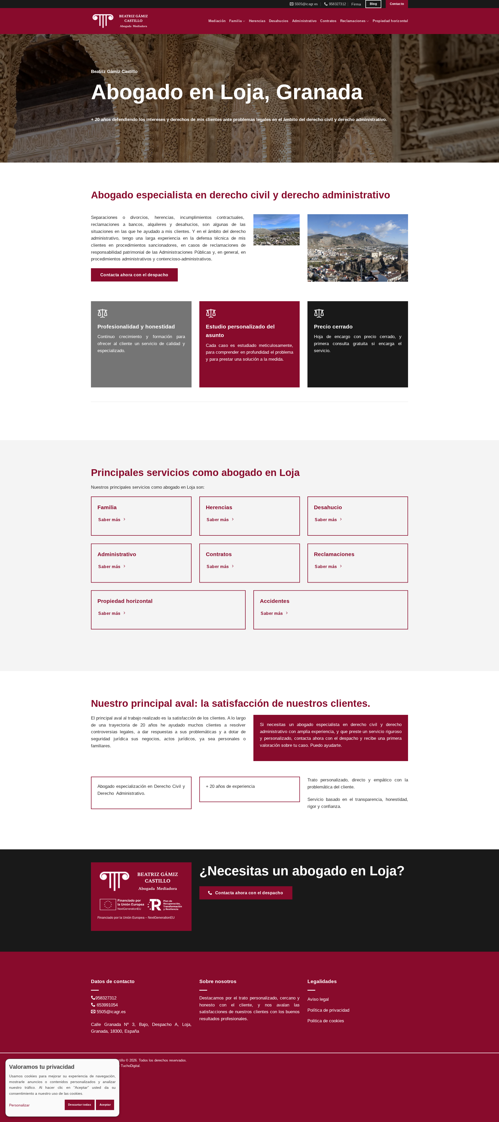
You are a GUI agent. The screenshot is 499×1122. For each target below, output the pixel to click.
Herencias (257, 21)
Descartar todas (79, 1104)
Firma (356, 4)
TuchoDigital (130, 1066)
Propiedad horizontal (390, 21)
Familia (235, 21)
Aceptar (105, 1104)
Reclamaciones (352, 21)
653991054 (107, 1005)
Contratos (328, 21)
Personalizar (19, 1105)
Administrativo (304, 21)
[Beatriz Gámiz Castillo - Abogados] (122, 21)
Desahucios (278, 21)
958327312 (105, 998)
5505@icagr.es (111, 1011)
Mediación (217, 21)
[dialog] (62, 1088)
